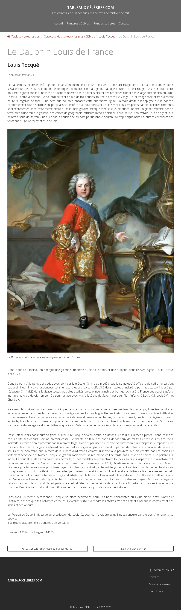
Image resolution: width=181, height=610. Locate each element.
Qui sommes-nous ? (161, 570)
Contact (124, 23)
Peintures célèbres (78, 23)
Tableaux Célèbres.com (90, 7)
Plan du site (156, 591)
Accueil (58, 23)
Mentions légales (159, 584)
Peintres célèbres (104, 23)
